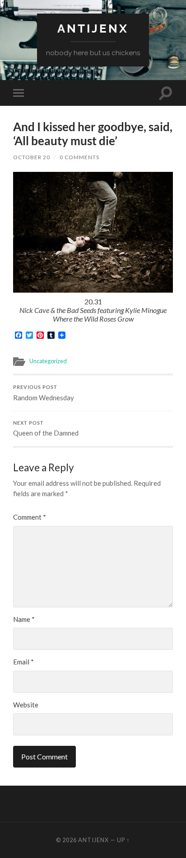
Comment (29, 517)
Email (23, 662)
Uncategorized (48, 361)
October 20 (31, 157)
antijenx (93, 28)
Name (24, 619)
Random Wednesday (43, 393)
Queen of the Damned (46, 428)
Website (25, 705)
